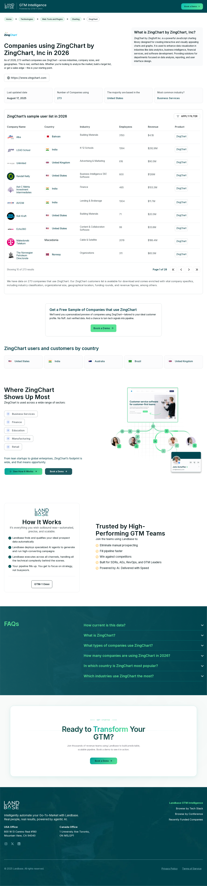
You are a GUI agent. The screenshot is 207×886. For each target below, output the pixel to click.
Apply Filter (189, 116)
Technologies (27, 19)
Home (9, 19)
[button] (143, 625)
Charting (76, 19)
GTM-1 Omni (41, 584)
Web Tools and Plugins (52, 19)
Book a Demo (101, 328)
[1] (185, 269)
